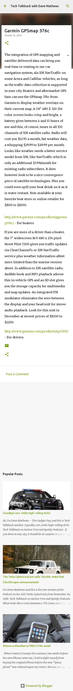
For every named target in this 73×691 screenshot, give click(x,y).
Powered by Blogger (39, 685)
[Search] (68, 6)
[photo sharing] (68, 55)
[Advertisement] (36, 424)
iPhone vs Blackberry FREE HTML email (27, 645)
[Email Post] (6, 347)
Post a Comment (17, 374)
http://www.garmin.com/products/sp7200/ (36, 331)
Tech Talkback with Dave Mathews (34, 6)
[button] (6, 43)
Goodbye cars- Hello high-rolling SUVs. (27, 513)
